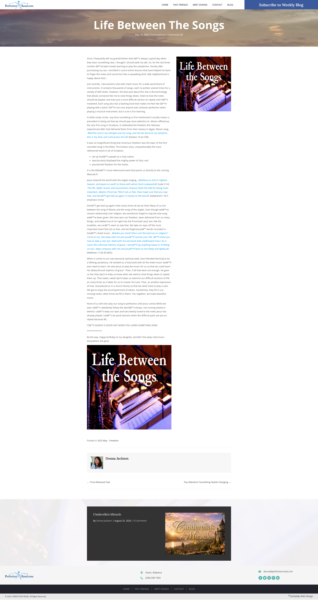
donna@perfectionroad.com (278, 571)
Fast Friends (142, 588)
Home (126, 588)
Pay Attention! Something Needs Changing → (207, 482)
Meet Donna (161, 588)
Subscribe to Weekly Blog (281, 4)
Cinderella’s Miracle (107, 514)
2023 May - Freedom (108, 440)
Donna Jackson (158, 34)
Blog (192, 588)
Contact (179, 588)
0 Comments (140, 520)
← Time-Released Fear (98, 482)
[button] (260, 578)
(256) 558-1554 (152, 577)
